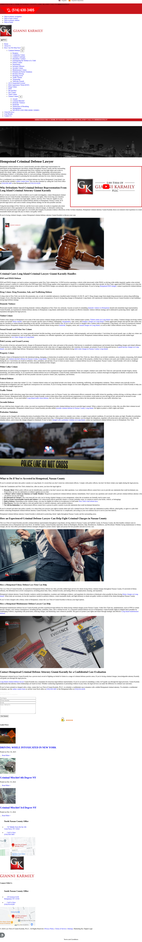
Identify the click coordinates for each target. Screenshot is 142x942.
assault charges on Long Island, (89, 325)
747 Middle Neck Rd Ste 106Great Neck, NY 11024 (15, 828)
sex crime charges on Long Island (23, 337)
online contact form (22, 181)
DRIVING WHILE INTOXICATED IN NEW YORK (28, 747)
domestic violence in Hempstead (98, 308)
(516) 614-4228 (35, 183)
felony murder (17, 321)
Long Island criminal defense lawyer (12, 682)
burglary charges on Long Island (93, 321)
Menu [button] (4, 40)
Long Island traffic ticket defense (37, 398)
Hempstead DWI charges (108, 286)
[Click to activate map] (17, 855)
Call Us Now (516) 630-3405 (10, 833)
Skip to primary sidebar (11, 20)
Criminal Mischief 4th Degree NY (18, 777)
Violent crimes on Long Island (100, 320)
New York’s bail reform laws (88, 501)
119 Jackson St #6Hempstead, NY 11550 (11, 898)
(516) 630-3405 (7, 183)
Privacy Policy (49, 929)
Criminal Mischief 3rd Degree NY (18, 807)
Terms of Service (60, 929)
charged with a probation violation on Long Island (68, 420)
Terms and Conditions (71, 939)
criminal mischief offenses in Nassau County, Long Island (27, 359)
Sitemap (70, 929)
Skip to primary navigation (13, 16)
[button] (23, 48)
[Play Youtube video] (106, 187)
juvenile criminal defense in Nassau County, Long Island (74, 408)
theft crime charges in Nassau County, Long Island (91, 349)
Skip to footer (8, 22)
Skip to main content (11, 18)
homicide (62, 325)
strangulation (66, 321)
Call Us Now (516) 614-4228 (10, 903)
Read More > (6, 755)
